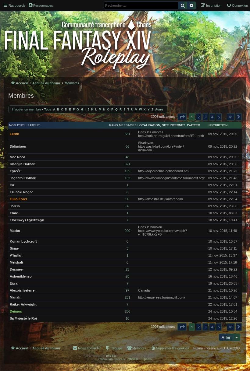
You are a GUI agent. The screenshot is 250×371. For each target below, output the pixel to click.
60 (127, 206)
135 (127, 171)
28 (127, 276)
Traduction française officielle (118, 359)
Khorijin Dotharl (22, 164)
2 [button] (199, 117)
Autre (159, 109)
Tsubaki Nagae (21, 192)
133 (127, 178)
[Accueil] (78, 43)
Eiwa (13, 283)
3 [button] (205, 117)
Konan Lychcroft (23, 241)
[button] (182, 117)
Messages (128, 125)
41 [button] (231, 117)
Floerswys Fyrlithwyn (27, 220)
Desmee (16, 269)
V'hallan (16, 255)
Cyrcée (15, 171)
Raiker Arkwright (23, 304)
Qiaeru (147, 359)
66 (127, 146)
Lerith (14, 134)
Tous (47, 109)
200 (127, 231)
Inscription (217, 125)
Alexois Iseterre (22, 290)
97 (127, 290)
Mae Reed (17, 157)
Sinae (14, 248)
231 (127, 297)
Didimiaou (18, 146)
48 (127, 157)
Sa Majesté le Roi (23, 318)
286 (127, 311)
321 (127, 164)
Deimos (16, 311)
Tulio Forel (18, 199)
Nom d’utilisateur (24, 125)
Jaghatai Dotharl (23, 178)
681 (127, 134)
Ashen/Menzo (21, 276)
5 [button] (219, 117)
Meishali (16, 262)
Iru (12, 185)
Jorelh (15, 206)
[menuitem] (237, 5)
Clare (14, 213)
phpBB (111, 355)
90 (127, 199)
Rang (113, 125)
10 (127, 318)
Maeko (15, 231)
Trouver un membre (26, 109)
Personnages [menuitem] (43, 5)
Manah (15, 297)
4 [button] (212, 117)
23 (127, 269)
